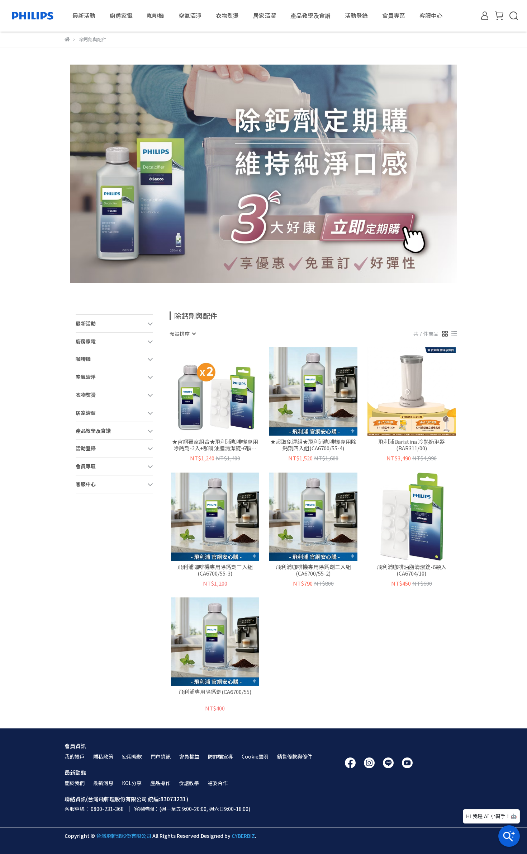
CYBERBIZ (243, 835)
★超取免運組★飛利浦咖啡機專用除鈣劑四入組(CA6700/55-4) (313, 444)
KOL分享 (132, 783)
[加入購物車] (225, 391)
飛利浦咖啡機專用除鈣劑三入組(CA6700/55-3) (215, 570)
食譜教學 (189, 783)
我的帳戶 (75, 756)
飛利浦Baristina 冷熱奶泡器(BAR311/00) (411, 444)
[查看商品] (205, 391)
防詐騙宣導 (220, 756)
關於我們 (75, 783)
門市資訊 (161, 756)
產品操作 (160, 783)
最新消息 (103, 783)
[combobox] (182, 333)
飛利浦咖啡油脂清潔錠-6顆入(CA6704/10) (411, 570)
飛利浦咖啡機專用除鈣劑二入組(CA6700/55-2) (313, 570)
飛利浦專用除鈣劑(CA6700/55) (215, 692)
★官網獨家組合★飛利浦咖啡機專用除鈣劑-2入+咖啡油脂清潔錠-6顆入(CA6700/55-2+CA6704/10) (215, 444)
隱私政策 (103, 756)
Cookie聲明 (255, 756)
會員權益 (189, 756)
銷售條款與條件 (294, 756)
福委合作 (218, 783)
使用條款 (132, 756)
